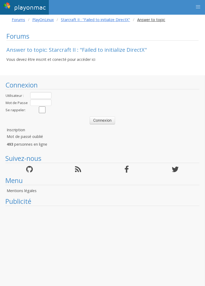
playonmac (29, 7)
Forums (18, 19)
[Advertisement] (102, 246)
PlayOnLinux (43, 19)
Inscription (16, 129)
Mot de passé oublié (25, 136)
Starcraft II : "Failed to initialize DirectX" (95, 19)
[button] (198, 7)
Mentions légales (22, 190)
